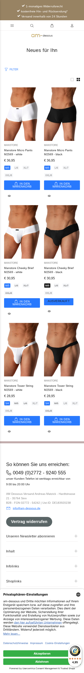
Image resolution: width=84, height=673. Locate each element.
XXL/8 (8, 175)
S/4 (7, 403)
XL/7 (26, 167)
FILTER (14, 69)
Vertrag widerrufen (29, 521)
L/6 (16, 167)
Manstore (11, 145)
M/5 (7, 167)
